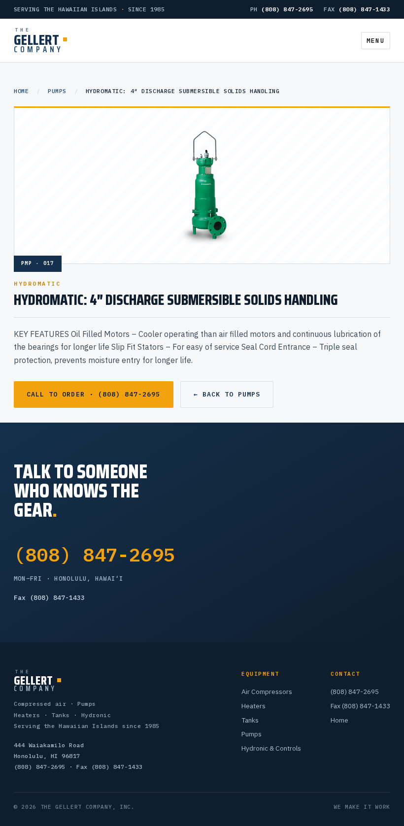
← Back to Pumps (227, 394)
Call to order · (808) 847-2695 (94, 394)
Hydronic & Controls (271, 748)
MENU (376, 40)
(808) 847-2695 (94, 554)
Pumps (57, 91)
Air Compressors (266, 691)
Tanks (250, 720)
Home (21, 91)
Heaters (253, 705)
